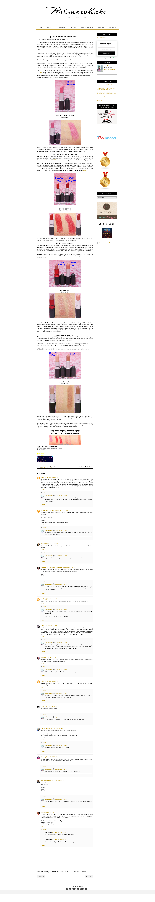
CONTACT (101, 28)
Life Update (99, 100)
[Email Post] (54, 466)
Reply (42, 489)
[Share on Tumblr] (91, 466)
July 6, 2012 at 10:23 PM (57, 728)
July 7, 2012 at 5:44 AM (51, 757)
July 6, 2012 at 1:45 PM (51, 625)
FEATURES (73, 28)
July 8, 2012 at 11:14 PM (58, 780)
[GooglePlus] (103, 225)
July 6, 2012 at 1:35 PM (61, 495)
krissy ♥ (43, 706)
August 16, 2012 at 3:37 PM (59, 839)
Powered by (103, 58)
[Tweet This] (85, 466)
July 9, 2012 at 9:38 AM (61, 769)
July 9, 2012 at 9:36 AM (61, 693)
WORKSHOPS (112, 28)
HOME (40, 28)
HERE (41, 72)
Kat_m (42, 625)
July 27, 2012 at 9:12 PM (52, 812)
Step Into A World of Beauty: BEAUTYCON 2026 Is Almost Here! (106, 97)
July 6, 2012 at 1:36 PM (61, 530)
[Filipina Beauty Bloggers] (105, 189)
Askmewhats (77, 11)
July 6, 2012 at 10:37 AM (62, 510)
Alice (42, 657)
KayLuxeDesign (90, 891)
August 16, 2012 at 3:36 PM (59, 832)
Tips (51, 467)
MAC (42, 467)
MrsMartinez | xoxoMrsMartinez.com (51, 567)
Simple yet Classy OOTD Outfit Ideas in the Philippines (106, 85)
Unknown (43, 477)
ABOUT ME (50, 28)
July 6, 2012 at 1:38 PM (61, 609)
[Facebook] (106, 225)
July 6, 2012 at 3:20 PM (51, 706)
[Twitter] (110, 225)
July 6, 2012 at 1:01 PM (69, 567)
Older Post (89, 876)
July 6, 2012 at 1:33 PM (52, 599)
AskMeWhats (49, 495)
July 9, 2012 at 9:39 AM (61, 799)
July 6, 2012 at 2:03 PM (50, 657)
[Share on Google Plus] (89, 466)
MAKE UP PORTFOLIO (87, 28)
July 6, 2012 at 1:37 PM (61, 555)
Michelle (43, 543)
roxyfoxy (43, 599)
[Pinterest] (100, 225)
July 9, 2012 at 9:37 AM (61, 717)
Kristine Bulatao (45, 728)
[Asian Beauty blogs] (105, 169)
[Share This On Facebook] (83, 466)
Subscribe (106, 53)
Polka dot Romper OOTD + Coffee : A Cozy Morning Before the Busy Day (106, 89)
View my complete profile (109, 69)
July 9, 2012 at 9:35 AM (61, 642)
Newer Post (41, 876)
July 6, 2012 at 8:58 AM (52, 477)
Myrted (43, 757)
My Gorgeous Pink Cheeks (48, 510)
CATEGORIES (61, 28)
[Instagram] (113, 225)
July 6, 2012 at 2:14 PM (52, 681)
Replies (44, 493)
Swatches (46, 467)
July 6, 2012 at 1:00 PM (52, 543)
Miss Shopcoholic (46, 780)
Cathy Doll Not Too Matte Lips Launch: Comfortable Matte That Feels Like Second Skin (106, 93)
